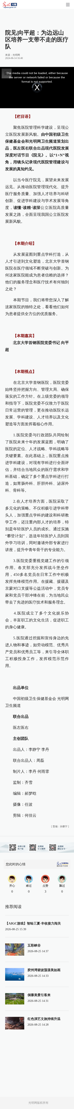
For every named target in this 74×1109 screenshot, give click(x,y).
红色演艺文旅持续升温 (44, 1019)
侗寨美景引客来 (39, 995)
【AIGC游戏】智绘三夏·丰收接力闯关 (33, 923)
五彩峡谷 (34, 945)
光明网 (16, 54)
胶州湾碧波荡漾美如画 (44, 970)
